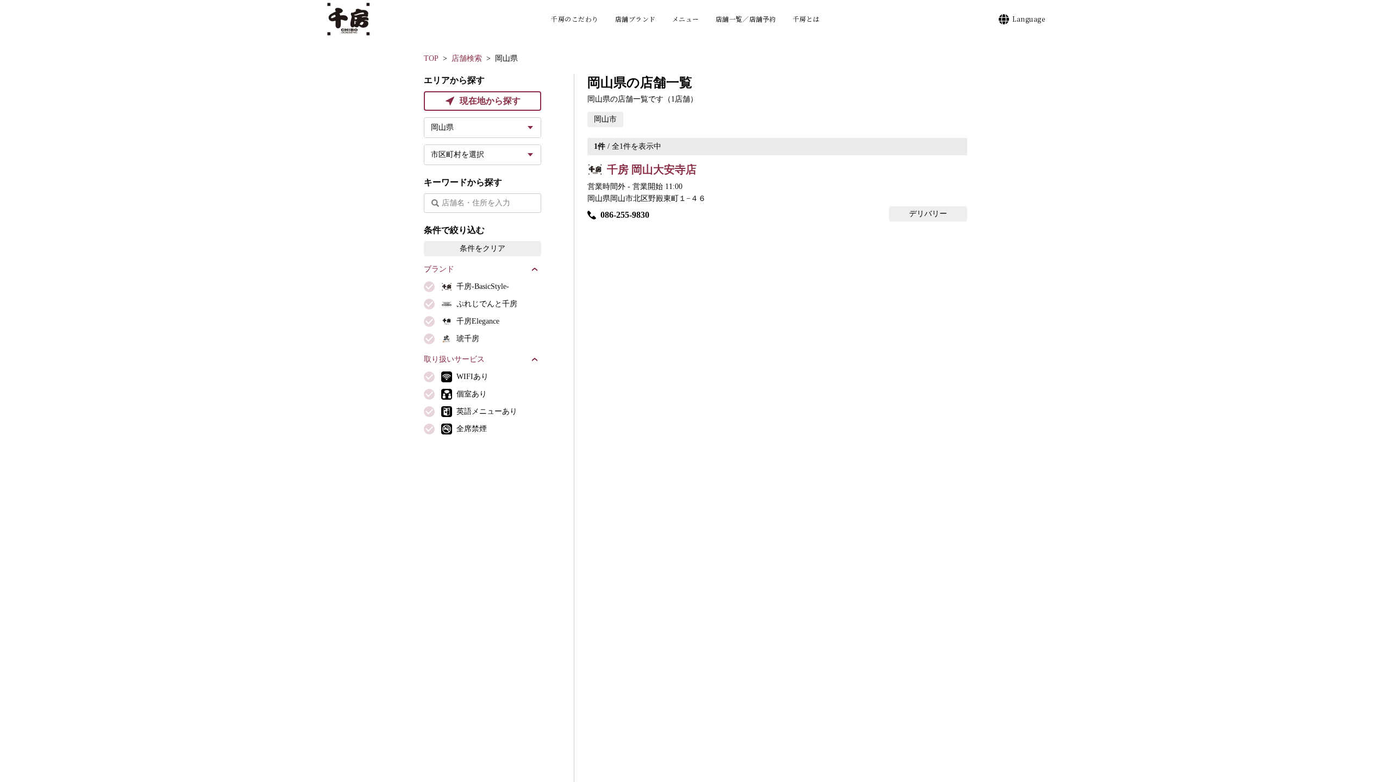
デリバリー (928, 214)
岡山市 (605, 119)
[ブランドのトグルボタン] (534, 269)
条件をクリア (482, 248)
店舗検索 (467, 58)
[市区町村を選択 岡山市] (482, 154)
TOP (431, 58)
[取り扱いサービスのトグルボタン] (534, 359)
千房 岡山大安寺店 (652, 169)
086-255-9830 (624, 214)
